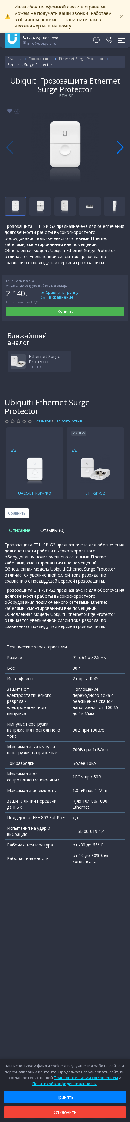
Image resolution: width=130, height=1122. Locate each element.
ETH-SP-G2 (95, 493)
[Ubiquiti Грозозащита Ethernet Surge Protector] (65, 147)
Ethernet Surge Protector (81, 58)
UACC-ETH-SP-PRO (34, 493)
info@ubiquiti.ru (41, 43)
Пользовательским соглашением (86, 1077)
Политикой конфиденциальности (64, 1083)
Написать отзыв (68, 421)
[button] (120, 147)
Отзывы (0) (52, 530)
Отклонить (65, 1112)
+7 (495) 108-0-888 (42, 37)
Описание (20, 530)
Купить (65, 311)
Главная (15, 58)
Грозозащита (40, 58)
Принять (65, 1097)
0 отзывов (42, 421)
